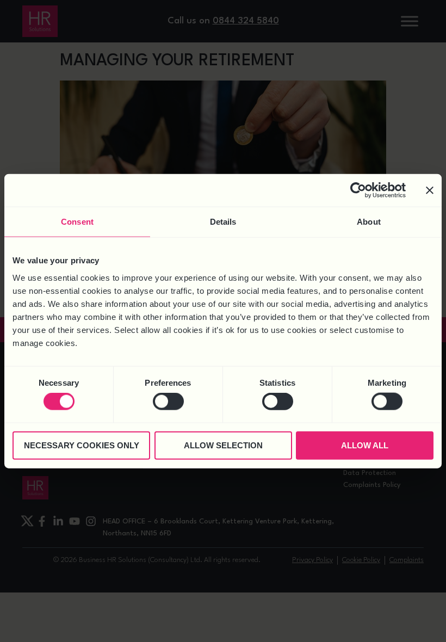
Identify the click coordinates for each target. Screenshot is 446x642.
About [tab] (369, 221)
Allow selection (223, 444)
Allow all (364, 444)
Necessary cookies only (81, 444)
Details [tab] (223, 221)
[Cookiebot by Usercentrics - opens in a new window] (358, 190)
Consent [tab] (77, 221)
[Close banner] (429, 190)
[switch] (168, 401)
